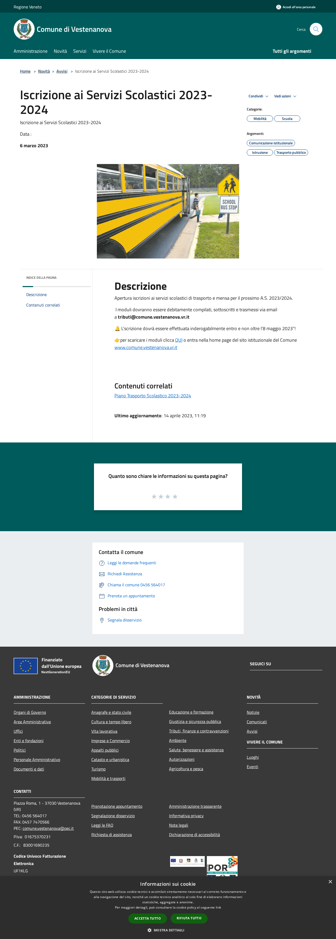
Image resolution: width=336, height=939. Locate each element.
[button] (167, 930)
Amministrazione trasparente (195, 806)
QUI (178, 340)
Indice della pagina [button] (41, 277)
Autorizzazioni (182, 759)
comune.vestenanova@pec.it (48, 828)
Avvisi (61, 71)
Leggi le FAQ (102, 825)
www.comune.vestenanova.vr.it (145, 347)
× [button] (330, 882)
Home (25, 71)
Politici (20, 750)
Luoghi (253, 757)
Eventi (252, 766)
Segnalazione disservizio (113, 816)
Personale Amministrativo (37, 759)
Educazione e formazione (191, 712)
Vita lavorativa (104, 731)
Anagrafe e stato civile (111, 712)
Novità (44, 71)
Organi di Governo (30, 712)
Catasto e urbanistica (110, 759)
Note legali (178, 825)
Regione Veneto (27, 7)
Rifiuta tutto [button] (189, 918)
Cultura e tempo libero (111, 722)
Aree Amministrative (32, 722)
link (218, 907)
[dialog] (168, 907)
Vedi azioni (283, 96)
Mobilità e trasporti (108, 778)
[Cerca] (316, 29)
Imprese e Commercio (110, 740)
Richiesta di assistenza (111, 834)
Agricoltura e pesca (186, 769)
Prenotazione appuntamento (116, 806)
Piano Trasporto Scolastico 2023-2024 (152, 395)
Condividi (256, 96)
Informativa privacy (186, 816)
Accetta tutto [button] (147, 918)
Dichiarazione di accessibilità (194, 834)
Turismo (98, 769)
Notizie (253, 712)
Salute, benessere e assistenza (196, 750)
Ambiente (177, 740)
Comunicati (257, 722)
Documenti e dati (29, 769)
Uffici (18, 731)
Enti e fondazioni (29, 740)
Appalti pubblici (105, 750)
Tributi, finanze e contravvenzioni (199, 731)
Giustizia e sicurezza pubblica (195, 721)
